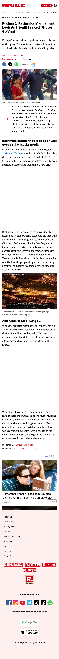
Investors (8, 541)
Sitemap (7, 531)
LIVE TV (48, 5)
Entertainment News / (16, 12)
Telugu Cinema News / (33, 12)
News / (4, 12)
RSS (5, 546)
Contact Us (8, 521)
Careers (7, 551)
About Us (8, 516)
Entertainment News (10, 59)
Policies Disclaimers (13, 536)
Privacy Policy (10, 526)
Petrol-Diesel (9, 556)
